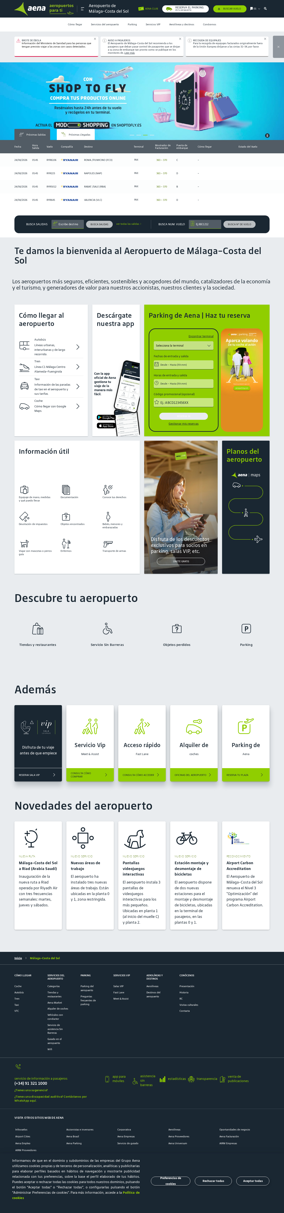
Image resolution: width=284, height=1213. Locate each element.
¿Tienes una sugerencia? (31, 1090)
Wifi (49, 1049)
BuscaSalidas (36, 224)
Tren (17, 998)
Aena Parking (74, 1143)
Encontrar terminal (201, 336)
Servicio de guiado (127, 1143)
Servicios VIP (153, 24)
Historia (183, 992)
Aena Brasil (72, 1136)
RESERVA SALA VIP (29, 775)
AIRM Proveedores (25, 1150)
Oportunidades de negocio (234, 1129)
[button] (82, 8)
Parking (132, 24)
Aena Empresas (126, 1136)
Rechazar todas (213, 1181)
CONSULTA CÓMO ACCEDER (138, 775)
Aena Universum (177, 1143)
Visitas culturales (188, 1004)
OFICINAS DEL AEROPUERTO (190, 775)
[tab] (32, 134)
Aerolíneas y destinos (181, 24)
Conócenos (209, 24)
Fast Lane (118, 992)
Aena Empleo (22, 1143)
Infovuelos (21, 1129)
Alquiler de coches (57, 1008)
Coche (18, 986)
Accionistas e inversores (79, 1129)
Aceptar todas (253, 1181)
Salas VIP (118, 986)
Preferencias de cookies (170, 1181)
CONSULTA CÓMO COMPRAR (81, 774)
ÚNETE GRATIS (181, 561)
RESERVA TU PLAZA (237, 775)
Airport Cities (22, 1136)
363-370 (161, 160)
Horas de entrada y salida (170, 375)
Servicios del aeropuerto (105, 24)
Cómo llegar (75, 24)
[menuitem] (75, 25)
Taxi (16, 1004)
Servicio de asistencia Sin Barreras (55, 1029)
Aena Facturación (229, 1136)
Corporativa (124, 1129)
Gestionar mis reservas (184, 424)
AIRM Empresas (228, 1143)
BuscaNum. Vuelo (171, 224)
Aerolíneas (152, 986)
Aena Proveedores (178, 1136)
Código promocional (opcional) (174, 394)
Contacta (184, 1010)
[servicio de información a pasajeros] (57, 1068)
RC (181, 998)
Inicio (18, 958)
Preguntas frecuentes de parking (88, 1000)
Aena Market (54, 1002)
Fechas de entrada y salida (171, 356)
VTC (16, 1010)
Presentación (186, 986)
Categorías (53, 986)
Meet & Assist (120, 998)
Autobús (19, 992)
